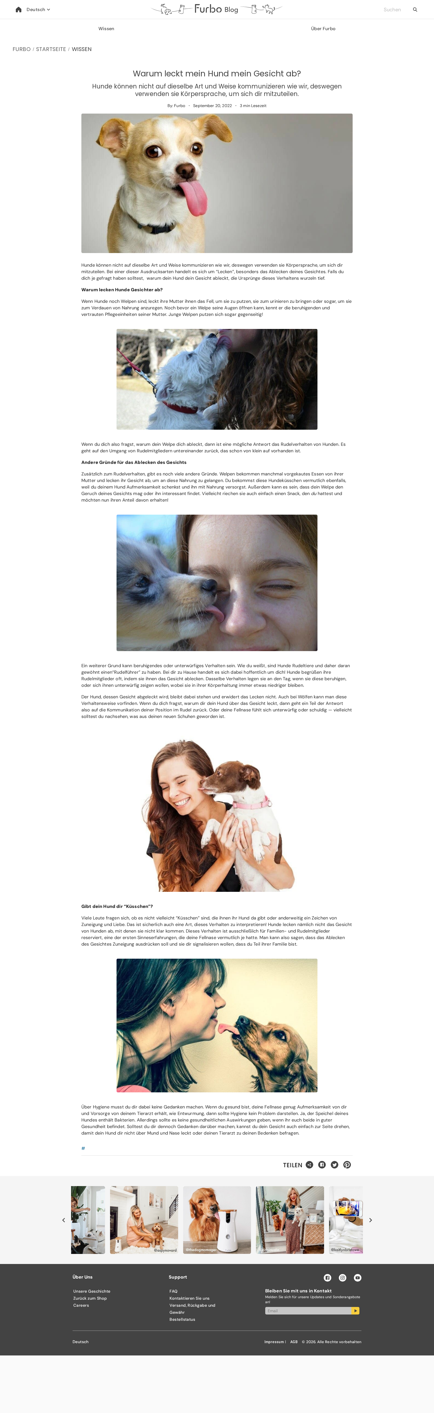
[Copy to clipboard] (309, 1165)
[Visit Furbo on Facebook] (327, 1278)
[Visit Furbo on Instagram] (342, 1278)
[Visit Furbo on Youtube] (357, 1278)
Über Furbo (323, 29)
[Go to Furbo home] (19, 10)
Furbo (22, 49)
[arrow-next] (370, 1220)
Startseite (51, 49)
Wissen (106, 29)
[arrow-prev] (64, 1220)
